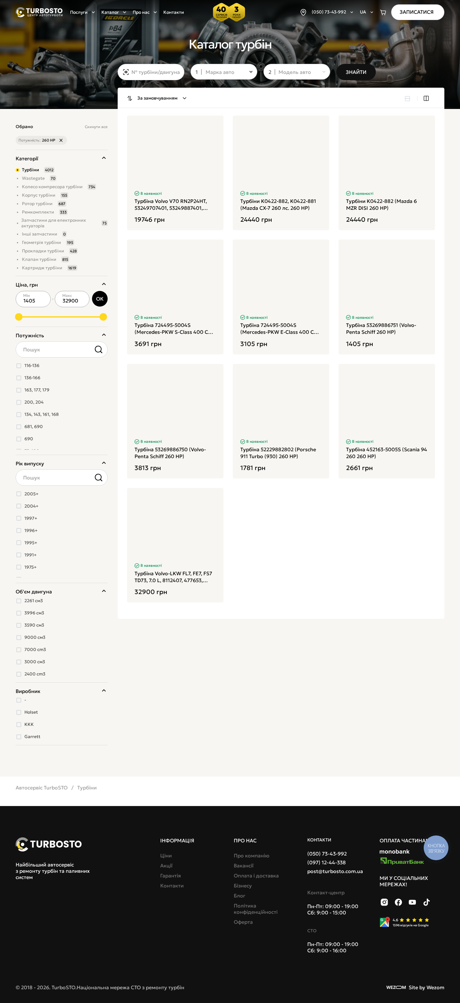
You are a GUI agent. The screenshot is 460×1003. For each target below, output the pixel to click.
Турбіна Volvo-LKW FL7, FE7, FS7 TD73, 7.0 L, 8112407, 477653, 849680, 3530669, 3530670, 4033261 (173, 577)
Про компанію (251, 855)
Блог (239, 895)
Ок (100, 299)
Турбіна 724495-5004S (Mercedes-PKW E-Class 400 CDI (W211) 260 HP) (279, 328)
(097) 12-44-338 (326, 862)
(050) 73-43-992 (327, 853)
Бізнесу (243, 885)
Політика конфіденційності (256, 908)
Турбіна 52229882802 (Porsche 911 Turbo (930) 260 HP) (278, 452)
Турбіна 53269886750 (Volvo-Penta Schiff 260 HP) (170, 452)
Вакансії (243, 865)
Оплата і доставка (256, 875)
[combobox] (219, 72)
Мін (26, 295)
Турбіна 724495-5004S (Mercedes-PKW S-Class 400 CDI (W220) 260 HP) (174, 328)
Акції (166, 865)
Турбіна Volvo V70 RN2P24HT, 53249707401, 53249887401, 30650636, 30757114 (171, 204)
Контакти (173, 12)
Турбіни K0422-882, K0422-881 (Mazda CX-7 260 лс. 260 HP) (278, 204)
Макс (67, 295)
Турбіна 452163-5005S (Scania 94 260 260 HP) (386, 452)
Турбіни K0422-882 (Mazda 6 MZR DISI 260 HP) (381, 204)
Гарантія (170, 875)
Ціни (166, 855)
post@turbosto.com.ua (335, 871)
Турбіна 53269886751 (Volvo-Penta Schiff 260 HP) (381, 328)
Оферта (243, 922)
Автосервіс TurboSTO (42, 787)
